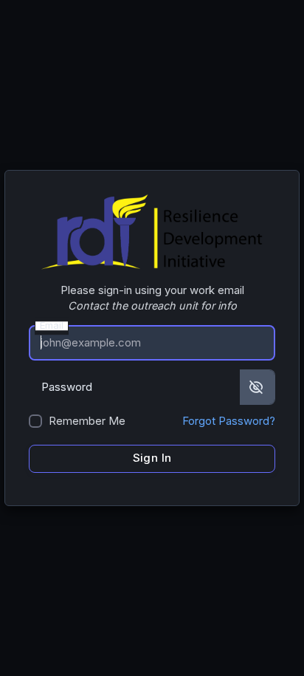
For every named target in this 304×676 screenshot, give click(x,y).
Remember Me (87, 421)
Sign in (152, 458)
